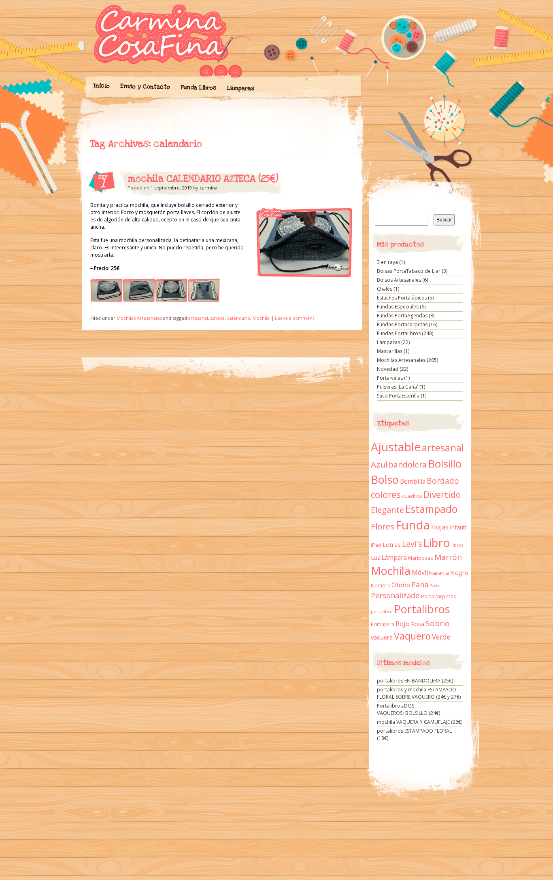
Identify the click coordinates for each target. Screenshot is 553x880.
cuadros (412, 496)
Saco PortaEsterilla (398, 395)
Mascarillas (389, 351)
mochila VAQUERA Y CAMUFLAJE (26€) (419, 721)
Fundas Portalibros (399, 333)
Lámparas (240, 88)
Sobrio (437, 623)
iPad (376, 545)
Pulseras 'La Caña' (397, 386)
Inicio (101, 86)
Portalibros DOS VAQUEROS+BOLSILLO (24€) (408, 709)
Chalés (384, 288)
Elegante (387, 509)
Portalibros (422, 609)
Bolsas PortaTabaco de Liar (408, 271)
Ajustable (396, 447)
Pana (419, 584)
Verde (441, 637)
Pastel (436, 586)
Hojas (440, 527)
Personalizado (395, 595)
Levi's (412, 544)
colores (386, 494)
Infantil (459, 527)
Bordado (443, 481)
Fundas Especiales (398, 306)
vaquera (382, 637)
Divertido (442, 494)
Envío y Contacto (145, 86)
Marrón (448, 557)
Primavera (382, 624)
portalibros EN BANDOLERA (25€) (415, 680)
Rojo (403, 623)
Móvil (420, 572)
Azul (379, 464)
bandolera (408, 464)
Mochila (261, 318)
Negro (459, 572)
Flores (382, 526)
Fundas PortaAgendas (402, 315)
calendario (238, 318)
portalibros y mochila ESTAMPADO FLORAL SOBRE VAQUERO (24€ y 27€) (419, 693)
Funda (413, 525)
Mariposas (420, 558)
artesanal (198, 318)
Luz (375, 557)
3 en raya (387, 262)
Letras (392, 544)
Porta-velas (390, 377)
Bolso (385, 479)
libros (457, 545)
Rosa (417, 624)
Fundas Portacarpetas (402, 324)
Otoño (400, 584)
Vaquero (412, 635)
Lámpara (394, 557)
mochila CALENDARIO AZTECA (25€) (203, 179)
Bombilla (412, 481)
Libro (436, 542)
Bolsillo (445, 463)
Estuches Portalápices (402, 297)
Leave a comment (294, 318)
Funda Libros (198, 87)
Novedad (387, 369)
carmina (208, 188)
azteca (218, 318)
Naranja (439, 572)
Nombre (380, 585)
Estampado (431, 509)
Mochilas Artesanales (139, 318)
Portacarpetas (438, 596)
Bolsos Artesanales (399, 279)
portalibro (382, 611)
